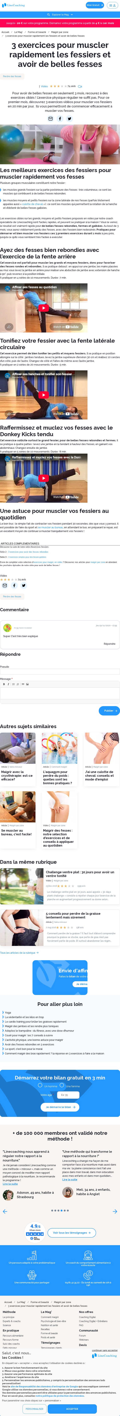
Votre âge (46, 1094)
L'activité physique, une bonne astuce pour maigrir (34, 1039)
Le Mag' (18, 32)
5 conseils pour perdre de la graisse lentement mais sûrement (73, 915)
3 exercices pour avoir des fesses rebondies (28, 552)
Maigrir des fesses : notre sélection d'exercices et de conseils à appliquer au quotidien (58, 838)
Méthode (9, 1312)
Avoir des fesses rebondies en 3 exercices (29, 1044)
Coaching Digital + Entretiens (93, 1321)
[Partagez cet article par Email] (50, 118)
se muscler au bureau (50, 527)
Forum (82, 1335)
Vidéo (44, 86)
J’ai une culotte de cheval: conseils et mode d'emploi (99, 775)
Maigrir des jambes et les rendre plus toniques (32, 1026)
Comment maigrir (59, 767)
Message (5, 678)
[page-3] (61, 1210)
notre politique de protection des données (60, 1396)
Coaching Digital (87, 1317)
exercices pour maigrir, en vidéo (47, 562)
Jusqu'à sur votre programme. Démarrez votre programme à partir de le (60, 23)
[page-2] (58, 1210)
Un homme (50, 1086)
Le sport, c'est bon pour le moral (23, 1049)
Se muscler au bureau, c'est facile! (16, 832)
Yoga (8, 1012)
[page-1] (55, 1210)
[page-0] (52, 1210)
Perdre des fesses (12, 76)
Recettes (45, 1329)
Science (7, 1325)
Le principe (8, 1317)
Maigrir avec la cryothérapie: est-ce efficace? (17, 775)
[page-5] (68, 1210)
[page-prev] (5, 1211)
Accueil (5, 32)
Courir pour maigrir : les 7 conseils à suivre (29, 1035)
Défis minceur (10, 1348)
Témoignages (50, 1342)
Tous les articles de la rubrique (17, 952)
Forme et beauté (37, 32)
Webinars (84, 1340)
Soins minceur (16, 767)
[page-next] (115, 1211)
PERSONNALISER (34, 1409)
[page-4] (65, 1210)
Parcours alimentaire (13, 1335)
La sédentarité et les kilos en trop (24, 1017)
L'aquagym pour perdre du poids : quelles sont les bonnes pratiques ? (57, 777)
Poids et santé (48, 1337)
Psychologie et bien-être (53, 1321)
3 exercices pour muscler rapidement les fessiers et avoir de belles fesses (45, 36)
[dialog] (60, 1382)
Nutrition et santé (49, 1325)
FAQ (81, 1325)
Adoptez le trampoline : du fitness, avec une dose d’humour (39, 1030)
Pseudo (4, 666)
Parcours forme (10, 1340)
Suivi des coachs (11, 1344)
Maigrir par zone (59, 32)
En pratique (11, 1330)
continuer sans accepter (105, 1350)
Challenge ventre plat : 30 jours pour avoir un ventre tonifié (80, 874)
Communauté (88, 1330)
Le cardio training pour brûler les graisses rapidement (36, 1021)
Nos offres (86, 1312)
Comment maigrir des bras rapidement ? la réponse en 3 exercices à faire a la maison (54, 1053)
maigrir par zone (97, 562)
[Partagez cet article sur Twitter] (69, 118)
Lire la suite (10, 1183)
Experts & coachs (11, 1321)
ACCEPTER (72, 1409)
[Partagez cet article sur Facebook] (60, 118)
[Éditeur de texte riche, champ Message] (60, 693)
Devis (83, 1345)
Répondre (109, 643)
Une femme (73, 1086)
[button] (4, 684)
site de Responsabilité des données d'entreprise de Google (44, 1386)
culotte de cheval (32, 204)
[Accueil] (14, 5)
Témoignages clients (51, 1348)
